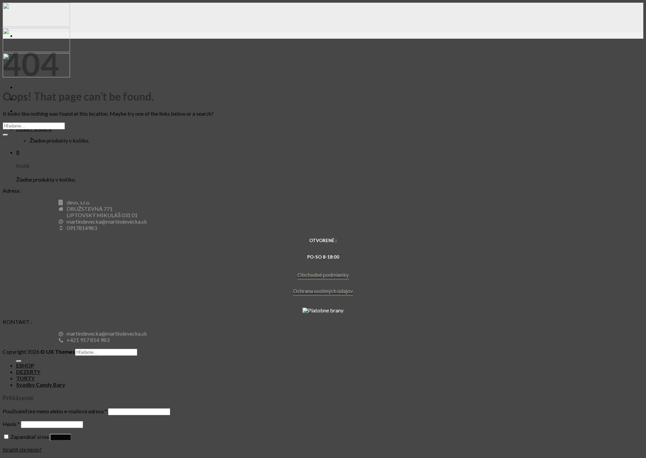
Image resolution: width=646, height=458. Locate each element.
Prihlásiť (60, 437)
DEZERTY (28, 372)
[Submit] (5, 135)
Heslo (11, 424)
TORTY (25, 378)
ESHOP (25, 365)
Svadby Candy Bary (40, 384)
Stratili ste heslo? (22, 449)
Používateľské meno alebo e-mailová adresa (55, 411)
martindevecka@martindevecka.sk (107, 221)
